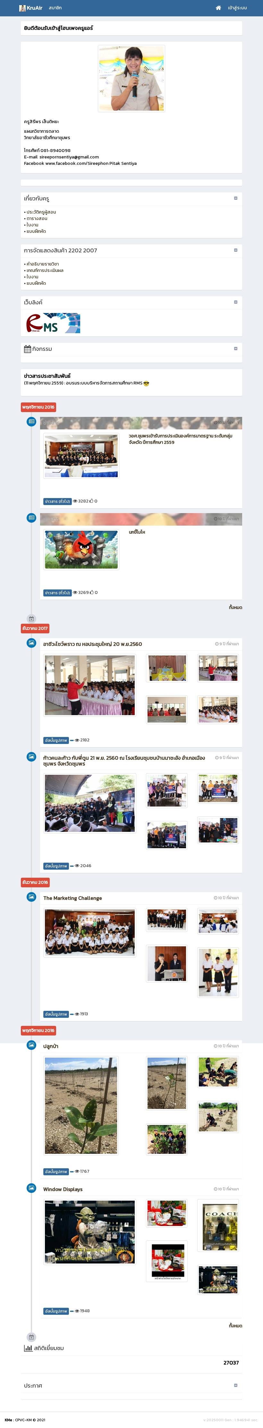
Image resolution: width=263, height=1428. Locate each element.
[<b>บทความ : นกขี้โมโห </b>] (81, 549)
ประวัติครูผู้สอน (41, 212)
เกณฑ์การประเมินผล (45, 270)
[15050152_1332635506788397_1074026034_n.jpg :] (131, 78)
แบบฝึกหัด (36, 231)
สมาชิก (55, 7)
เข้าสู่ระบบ (237, 7)
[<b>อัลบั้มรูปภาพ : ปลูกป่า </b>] (89, 1105)
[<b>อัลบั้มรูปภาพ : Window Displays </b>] (89, 1232)
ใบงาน (32, 225)
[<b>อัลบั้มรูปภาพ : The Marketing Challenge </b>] (89, 933)
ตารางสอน (37, 218)
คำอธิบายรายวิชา (43, 264)
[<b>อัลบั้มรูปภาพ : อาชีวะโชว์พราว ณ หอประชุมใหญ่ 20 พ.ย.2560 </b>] (89, 685)
